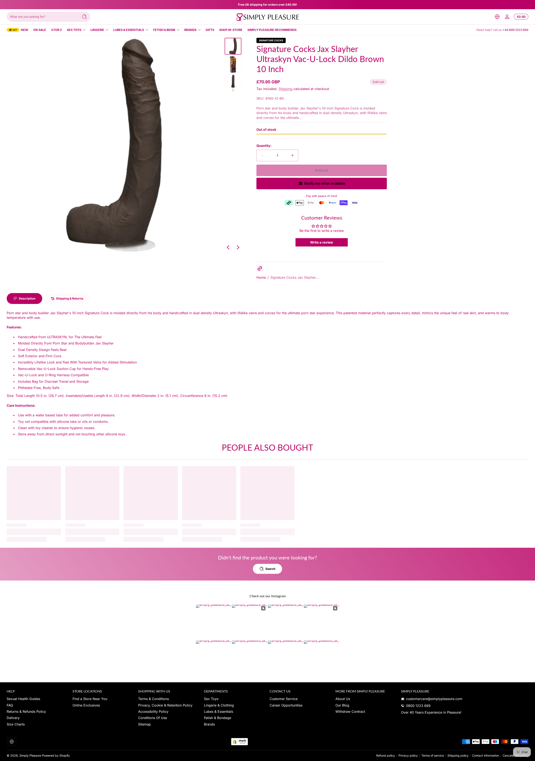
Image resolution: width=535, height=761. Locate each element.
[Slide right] (238, 247)
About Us (342, 699)
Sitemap (144, 724)
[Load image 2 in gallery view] (233, 64)
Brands (190, 30)
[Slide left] (228, 247)
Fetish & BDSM (164, 30)
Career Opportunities (286, 705)
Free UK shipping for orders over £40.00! (267, 4)
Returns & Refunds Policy (26, 711)
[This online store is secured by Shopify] (239, 741)
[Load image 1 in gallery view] (233, 46)
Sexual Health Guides (23, 699)
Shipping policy (458, 755)
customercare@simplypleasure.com (434, 699)
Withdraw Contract (350, 711)
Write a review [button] (321, 242)
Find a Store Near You (90, 699)
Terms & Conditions (153, 699)
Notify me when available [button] (324, 183)
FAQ (10, 705)
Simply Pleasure (30, 755)
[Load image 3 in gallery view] (233, 83)
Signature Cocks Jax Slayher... (294, 277)
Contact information (485, 755)
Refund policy (385, 755)
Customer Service (284, 699)
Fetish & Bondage (217, 718)
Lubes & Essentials (128, 30)
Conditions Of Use (152, 718)
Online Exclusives (86, 705)
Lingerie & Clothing (219, 705)
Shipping (285, 89)
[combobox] (42, 17)
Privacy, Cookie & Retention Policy (165, 705)
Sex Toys (74, 30)
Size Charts (16, 724)
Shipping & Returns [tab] (69, 298)
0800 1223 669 (418, 706)
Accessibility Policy (153, 711)
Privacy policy (408, 755)
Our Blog (342, 705)
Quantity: (263, 146)
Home (261, 277)
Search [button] (270, 568)
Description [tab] (27, 298)
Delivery (13, 718)
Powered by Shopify (56, 755)
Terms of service (432, 755)
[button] (497, 16)
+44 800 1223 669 (515, 30)
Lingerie (97, 30)
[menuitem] (37, 698)
